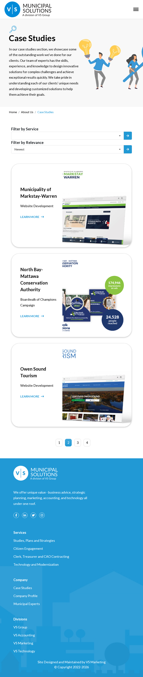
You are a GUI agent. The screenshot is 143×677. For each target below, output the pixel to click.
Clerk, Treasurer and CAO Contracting (41, 556)
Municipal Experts (26, 604)
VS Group (20, 627)
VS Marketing (23, 643)
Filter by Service (24, 129)
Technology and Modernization (36, 564)
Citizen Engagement (28, 548)
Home (13, 112)
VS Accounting (24, 635)
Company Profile (25, 596)
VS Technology (24, 651)
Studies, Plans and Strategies (34, 540)
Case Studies (22, 588)
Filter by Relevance (27, 142)
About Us (27, 112)
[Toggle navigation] (136, 9)
